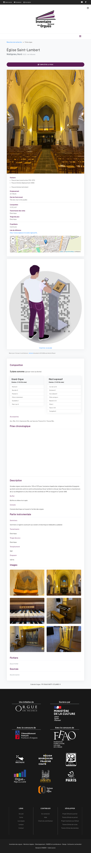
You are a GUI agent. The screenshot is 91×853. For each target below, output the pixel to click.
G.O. (24, 54)
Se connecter (45, 814)
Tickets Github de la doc (70, 824)
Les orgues (21, 821)
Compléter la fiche (46, 64)
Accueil (21, 814)
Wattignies (11, 54)
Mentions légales (28, 844)
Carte (21, 817)
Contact (21, 828)
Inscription (28, 2)
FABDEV (48, 844)
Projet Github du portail (69, 814)
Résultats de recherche (14, 42)
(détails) (31, 353)
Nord (19, 54)
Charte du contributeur (45, 821)
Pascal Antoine (16, 183)
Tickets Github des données (70, 828)
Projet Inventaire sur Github (70, 821)
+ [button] (13, 238)
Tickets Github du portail (70, 817)
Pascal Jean (15, 180)
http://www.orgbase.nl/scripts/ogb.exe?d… (24, 233)
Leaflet (61, 251)
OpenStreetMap (69, 251)
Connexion (18, 2)
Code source (8, 2)
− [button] (13, 242)
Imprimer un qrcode (45, 348)
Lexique (21, 824)
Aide (45, 817)
